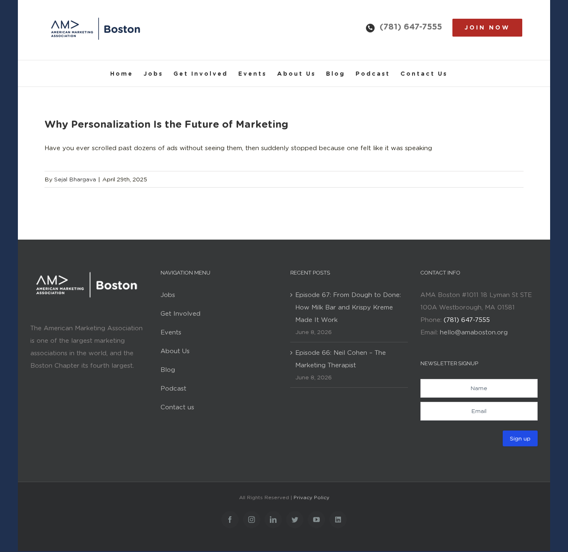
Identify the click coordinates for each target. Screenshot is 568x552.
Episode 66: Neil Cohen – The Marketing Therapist (340, 359)
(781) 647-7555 (411, 27)
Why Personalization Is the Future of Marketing (166, 124)
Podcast (173, 388)
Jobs (168, 295)
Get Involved (180, 313)
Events (171, 332)
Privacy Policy (311, 497)
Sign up (520, 438)
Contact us (177, 407)
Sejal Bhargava (75, 179)
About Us (175, 351)
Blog (168, 370)
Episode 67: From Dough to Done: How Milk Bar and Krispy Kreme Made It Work (348, 307)
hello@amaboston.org (474, 332)
